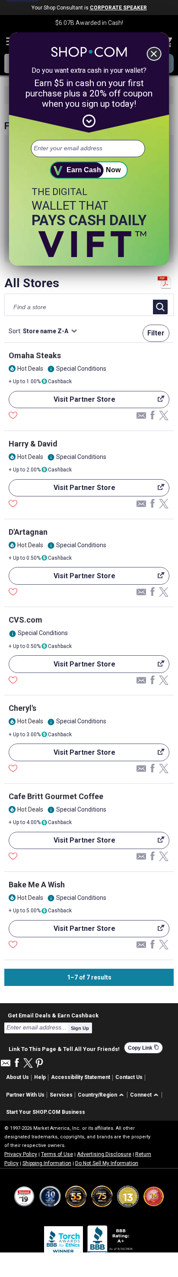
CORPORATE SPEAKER (118, 8)
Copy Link (143, 1048)
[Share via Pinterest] (39, 1063)
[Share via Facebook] (152, 416)
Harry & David (33, 443)
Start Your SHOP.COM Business (45, 1112)
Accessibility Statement (80, 1077)
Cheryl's (22, 708)
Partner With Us (25, 1095)
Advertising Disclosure (104, 1154)
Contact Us (129, 1077)
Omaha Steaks (35, 355)
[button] (102, 1095)
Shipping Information (46, 1163)
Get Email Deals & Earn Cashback (53, 1015)
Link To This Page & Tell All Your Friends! (64, 1048)
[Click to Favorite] (13, 416)
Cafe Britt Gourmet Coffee (56, 796)
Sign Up (80, 1028)
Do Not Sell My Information (106, 1163)
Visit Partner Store (62, 401)
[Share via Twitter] (163, 416)
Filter (156, 333)
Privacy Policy (20, 1154)
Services (61, 1095)
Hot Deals (30, 369)
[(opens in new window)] (110, 1241)
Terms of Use (57, 1154)
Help (40, 1077)
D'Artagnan (28, 531)
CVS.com (25, 619)
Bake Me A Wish (37, 884)
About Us (17, 1077)
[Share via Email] (141, 417)
